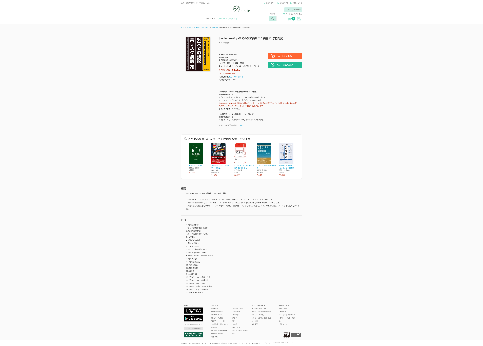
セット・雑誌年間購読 (240, 330)
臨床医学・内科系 (217, 312)
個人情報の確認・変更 (259, 308)
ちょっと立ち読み (285, 65)
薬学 (233, 321)
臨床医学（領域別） (217, 318)
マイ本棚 (255, 321)
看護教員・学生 (237, 308)
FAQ (280, 321)
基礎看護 (214, 327)
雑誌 (233, 334)
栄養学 (234, 318)
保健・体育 (236, 327)
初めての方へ (270, 3)
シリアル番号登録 (193, 329)
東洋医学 (235, 315)
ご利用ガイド (283, 3)
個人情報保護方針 (194, 343)
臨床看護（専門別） (217, 334)
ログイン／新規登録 (293, 10)
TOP (182, 28)
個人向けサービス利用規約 (210, 343)
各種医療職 (236, 312)
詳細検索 (273, 14)
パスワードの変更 (258, 315)
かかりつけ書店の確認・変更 (261, 318)
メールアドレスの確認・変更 (261, 312)
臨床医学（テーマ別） (201, 28)
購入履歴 (255, 324)
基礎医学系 (214, 308)
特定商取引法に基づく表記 (229, 343)
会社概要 (184, 343)
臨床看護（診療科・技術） (220, 330)
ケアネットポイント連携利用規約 (249, 343)
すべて (189, 28)
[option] (200, 158)
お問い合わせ (297, 3)
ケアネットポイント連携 (287, 318)
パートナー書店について (287, 315)
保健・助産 (214, 337)
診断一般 (215, 28)
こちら (240, 125)
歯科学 (234, 324)
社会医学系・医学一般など (220, 324)
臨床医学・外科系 (217, 315)
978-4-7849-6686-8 (236, 77)
